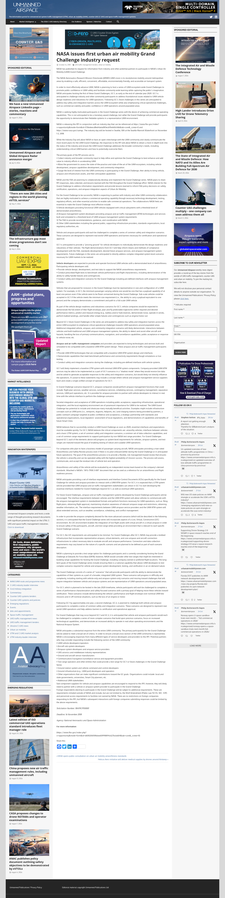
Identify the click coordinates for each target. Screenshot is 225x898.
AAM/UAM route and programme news (27, 581)
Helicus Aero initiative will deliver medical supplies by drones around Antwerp (132, 759)
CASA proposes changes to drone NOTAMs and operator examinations (27, 817)
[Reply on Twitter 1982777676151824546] (182, 515)
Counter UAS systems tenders (23, 596)
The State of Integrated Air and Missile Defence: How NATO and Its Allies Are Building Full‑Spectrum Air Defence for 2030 (193, 162)
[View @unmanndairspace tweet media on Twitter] (183, 468)
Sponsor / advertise (93, 22)
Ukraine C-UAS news (19, 626)
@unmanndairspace (188, 445)
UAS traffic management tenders (86, 65)
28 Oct (210, 418)
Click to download (16, 527)
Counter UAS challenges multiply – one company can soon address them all (194, 211)
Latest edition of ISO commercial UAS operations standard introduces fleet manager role (27, 725)
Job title (177, 334)
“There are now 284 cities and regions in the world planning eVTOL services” (28, 197)
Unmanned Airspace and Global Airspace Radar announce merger (25, 156)
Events (13, 607)
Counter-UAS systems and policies (25, 600)
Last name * (179, 317)
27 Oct (198, 491)
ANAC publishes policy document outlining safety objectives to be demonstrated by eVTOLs (29, 863)
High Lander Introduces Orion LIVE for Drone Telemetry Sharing (195, 114)
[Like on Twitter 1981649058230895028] (192, 636)
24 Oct (200, 611)
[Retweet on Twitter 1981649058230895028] (187, 636)
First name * (179, 309)
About (12, 22)
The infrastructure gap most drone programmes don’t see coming (28, 242)
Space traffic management (21, 615)
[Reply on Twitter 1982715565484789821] (182, 557)
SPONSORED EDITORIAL (20, 68)
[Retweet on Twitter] (187, 414)
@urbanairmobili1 (187, 491)
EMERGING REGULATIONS (20, 687)
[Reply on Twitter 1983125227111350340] (182, 476)
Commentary (15, 592)
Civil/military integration (21, 589)
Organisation (179, 342)
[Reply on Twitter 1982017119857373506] (182, 600)
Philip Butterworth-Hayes (192, 442)
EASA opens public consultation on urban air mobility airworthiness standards (92, 756)
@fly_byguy (201, 418)
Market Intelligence (26, 22)
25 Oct (198, 572)
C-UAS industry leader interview (24, 585)
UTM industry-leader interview (23, 637)
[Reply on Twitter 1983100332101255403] (182, 434)
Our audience (77, 22)
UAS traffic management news (23, 618)
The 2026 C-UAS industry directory (54, 22)
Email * (177, 326)
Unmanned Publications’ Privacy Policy (26, 887)
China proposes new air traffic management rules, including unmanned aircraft (28, 771)
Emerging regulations (19, 603)
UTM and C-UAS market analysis (24, 633)
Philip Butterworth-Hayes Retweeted (202, 414)
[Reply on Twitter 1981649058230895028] (182, 636)
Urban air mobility (105, 65)
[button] (118, 22)
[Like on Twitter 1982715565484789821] (192, 557)
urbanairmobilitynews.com (193, 487)
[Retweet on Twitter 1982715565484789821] (187, 557)
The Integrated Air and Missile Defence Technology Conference (195, 69)
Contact (109, 22)
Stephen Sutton (188, 417)
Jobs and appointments (20, 611)
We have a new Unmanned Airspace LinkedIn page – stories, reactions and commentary (26, 109)
